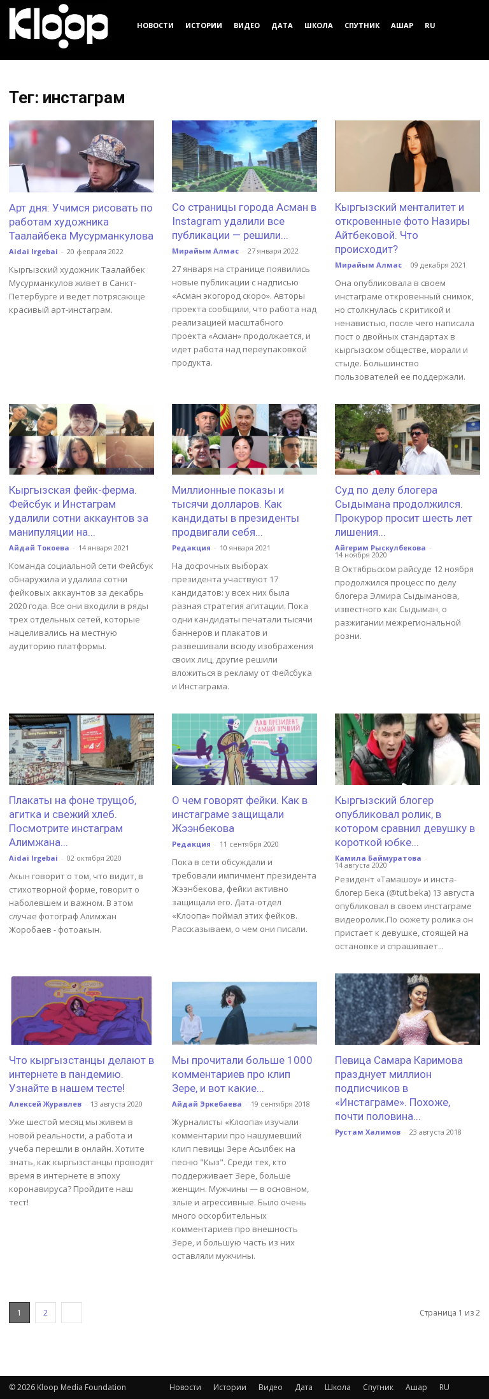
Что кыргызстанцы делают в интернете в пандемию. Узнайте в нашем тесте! (81, 1074)
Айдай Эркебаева (207, 1103)
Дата (282, 25)
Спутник (361, 25)
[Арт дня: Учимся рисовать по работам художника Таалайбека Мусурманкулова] (81, 156)
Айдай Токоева (39, 547)
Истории (203, 25)
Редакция (191, 547)
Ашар (402, 25)
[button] (465, 25)
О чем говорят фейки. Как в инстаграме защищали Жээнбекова (240, 814)
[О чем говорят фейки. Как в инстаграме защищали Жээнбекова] (244, 749)
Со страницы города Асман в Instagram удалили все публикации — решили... (244, 221)
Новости (155, 25)
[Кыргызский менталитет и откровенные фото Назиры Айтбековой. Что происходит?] (407, 156)
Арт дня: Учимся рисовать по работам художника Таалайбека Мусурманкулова (81, 221)
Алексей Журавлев (45, 1103)
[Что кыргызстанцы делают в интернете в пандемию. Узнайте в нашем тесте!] (81, 1009)
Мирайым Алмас (205, 250)
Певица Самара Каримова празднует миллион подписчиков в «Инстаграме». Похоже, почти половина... (399, 1088)
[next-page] (71, 1312)
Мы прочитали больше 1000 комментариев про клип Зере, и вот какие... (242, 1074)
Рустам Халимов (367, 1132)
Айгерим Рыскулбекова (380, 547)
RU (430, 25)
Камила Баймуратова (378, 858)
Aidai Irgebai (33, 251)
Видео (247, 25)
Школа (318, 25)
